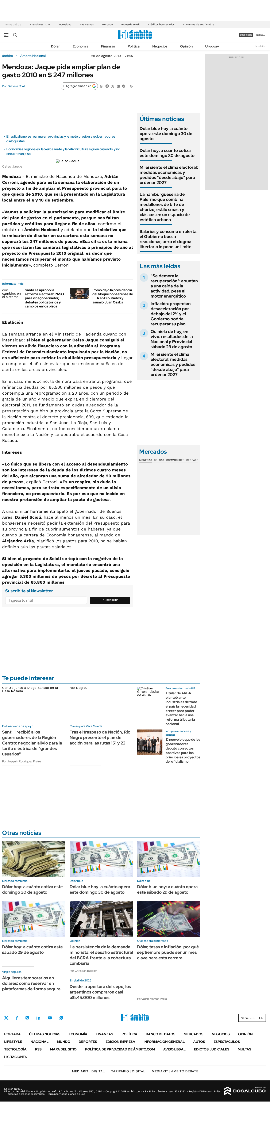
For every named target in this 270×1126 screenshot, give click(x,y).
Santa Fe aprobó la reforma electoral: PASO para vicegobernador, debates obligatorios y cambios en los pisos (44, 298)
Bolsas (159, 460)
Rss (38, 1049)
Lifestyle (13, 1041)
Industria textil (130, 24)
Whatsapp (61, 1018)
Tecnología (15, 1049)
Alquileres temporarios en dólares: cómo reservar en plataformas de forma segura (31, 983)
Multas (244, 1049)
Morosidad (65, 24)
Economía (80, 46)
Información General (164, 1041)
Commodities (175, 460)
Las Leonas (87, 24)
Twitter (6, 1018)
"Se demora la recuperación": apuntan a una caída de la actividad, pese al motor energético (174, 286)
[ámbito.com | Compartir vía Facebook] (107, 86)
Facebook (17, 1018)
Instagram (27, 1018)
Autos (199, 1041)
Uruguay (212, 46)
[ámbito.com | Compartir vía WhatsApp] (101, 86)
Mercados (193, 1034)
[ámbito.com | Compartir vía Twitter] (112, 86)
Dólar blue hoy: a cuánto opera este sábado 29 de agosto (167, 889)
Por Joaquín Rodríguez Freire (21, 761)
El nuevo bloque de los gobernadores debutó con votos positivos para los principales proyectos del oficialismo (183, 750)
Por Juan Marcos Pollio (152, 999)
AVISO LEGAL (174, 1049)
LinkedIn (38, 1018)
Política (134, 46)
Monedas (145, 460)
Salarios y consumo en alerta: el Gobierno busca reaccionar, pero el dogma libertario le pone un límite (168, 239)
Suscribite (110, 600)
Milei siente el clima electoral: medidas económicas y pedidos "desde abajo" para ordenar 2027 (169, 175)
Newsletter (260, 46)
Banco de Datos (160, 1034)
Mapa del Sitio (63, 1049)
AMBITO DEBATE (175, 1071)
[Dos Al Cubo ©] (245, 1091)
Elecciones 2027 (40, 24)
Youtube (50, 1017)
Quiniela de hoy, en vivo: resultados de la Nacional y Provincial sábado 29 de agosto (172, 339)
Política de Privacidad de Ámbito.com (120, 1049)
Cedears (192, 460)
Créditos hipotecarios (161, 24)
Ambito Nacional (33, 56)
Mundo (63, 1041)
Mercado (107, 24)
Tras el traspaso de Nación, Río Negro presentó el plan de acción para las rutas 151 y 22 (100, 737)
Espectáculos (226, 1041)
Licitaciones (15, 1057)
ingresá (260, 35)
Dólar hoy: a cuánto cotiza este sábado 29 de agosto (32, 949)
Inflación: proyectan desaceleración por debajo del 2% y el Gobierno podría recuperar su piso (171, 314)
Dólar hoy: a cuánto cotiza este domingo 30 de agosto (167, 153)
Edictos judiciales (211, 1049)
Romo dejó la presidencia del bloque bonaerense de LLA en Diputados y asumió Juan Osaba (112, 296)
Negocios (159, 46)
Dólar (55, 46)
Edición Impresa (120, 1041)
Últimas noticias (44, 1034)
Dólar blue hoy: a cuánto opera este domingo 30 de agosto (166, 133)
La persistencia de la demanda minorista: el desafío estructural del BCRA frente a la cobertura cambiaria (101, 955)
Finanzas (108, 46)
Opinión (186, 46)
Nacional (40, 1041)
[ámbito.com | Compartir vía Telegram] (123, 86)
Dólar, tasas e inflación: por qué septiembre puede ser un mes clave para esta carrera (168, 952)
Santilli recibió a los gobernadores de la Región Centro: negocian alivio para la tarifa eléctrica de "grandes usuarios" (32, 743)
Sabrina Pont (16, 86)
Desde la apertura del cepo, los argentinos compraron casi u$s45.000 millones (100, 992)
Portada (12, 1034)
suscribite (246, 35)
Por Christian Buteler (83, 971)
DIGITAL (88, 1071)
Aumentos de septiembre (198, 24)
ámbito (7, 56)
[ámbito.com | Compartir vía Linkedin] (118, 86)
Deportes (88, 1041)
